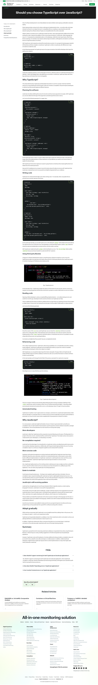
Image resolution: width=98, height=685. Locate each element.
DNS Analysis (29, 650)
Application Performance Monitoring (34, 629)
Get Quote (31, 4)
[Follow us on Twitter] (74, 668)
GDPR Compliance (69, 676)
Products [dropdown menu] (18, 4)
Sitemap (62, 676)
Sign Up (92, 4)
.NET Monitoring (30, 635)
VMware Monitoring (54, 638)
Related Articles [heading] (49, 591)
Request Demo (84, 658)
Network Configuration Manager (56, 661)
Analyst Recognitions (77, 645)
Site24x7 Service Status (78, 663)
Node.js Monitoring (30, 638)
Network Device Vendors (55, 664)
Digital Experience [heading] (7, 626)
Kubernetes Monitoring (54, 636)
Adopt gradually (7, 33)
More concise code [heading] (29, 451)
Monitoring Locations (7, 638)
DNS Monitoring (6, 640)
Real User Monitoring (66, 622)
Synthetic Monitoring (7, 630)
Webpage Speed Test (31, 653)
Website (22, 622)
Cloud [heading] (51, 644)
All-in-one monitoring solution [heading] (49, 617)
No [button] (32, 584)
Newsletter (79, 656)
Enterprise (57, 4)
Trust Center (56, 676)
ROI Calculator (76, 630)
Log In (86, 4)
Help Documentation (77, 640)
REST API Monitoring (7, 642)
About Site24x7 (76, 651)
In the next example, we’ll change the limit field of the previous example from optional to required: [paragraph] (45, 358)
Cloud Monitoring (53, 646)
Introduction (7, 26)
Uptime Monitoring (7, 633)
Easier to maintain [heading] (28, 470)
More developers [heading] (28, 430)
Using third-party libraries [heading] (31, 254)
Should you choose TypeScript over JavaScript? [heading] (49, 12)
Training (79, 642)
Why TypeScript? (8, 28)
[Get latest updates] (81, 668)
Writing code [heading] (27, 173)
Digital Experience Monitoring (9, 632)
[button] (94, 1)
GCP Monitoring (53, 651)
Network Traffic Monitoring (55, 659)
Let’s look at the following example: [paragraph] (30, 306)
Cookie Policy (45, 676)
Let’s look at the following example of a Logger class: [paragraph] (34, 98)
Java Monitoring (30, 633)
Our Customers (76, 653)
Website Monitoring (7, 629)
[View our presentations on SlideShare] (86, 668)
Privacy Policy (31, 676)
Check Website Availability (32, 647)
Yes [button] (26, 584)
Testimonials (82, 653)
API (83, 640)
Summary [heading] (26, 527)
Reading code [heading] (27, 293)
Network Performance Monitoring (57, 658)
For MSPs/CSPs (76, 632)
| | (80, 642)
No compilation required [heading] (31, 440)
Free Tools (51, 4)
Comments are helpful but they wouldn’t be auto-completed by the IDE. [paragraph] (39, 339)
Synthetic (27, 622)
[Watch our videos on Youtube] (83, 668)
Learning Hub (76, 638)
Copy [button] (71, 54)
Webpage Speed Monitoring (9, 635)
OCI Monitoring (53, 653)
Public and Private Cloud (39, 622)
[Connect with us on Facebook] (76, 668)
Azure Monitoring (53, 650)
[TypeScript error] (48, 273)
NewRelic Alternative (31, 658)
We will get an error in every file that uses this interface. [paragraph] (35, 371)
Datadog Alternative (31, 660)
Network (47, 622)
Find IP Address (30, 645)
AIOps (73, 622)
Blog (74, 635)
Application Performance (55, 622)
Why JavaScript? (7, 31)
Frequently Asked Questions (10, 37)
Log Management (30, 630)
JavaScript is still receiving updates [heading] (35, 482)
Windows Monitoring (54, 633)
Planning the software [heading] (30, 90)
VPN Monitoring (53, 662)
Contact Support (76, 658)
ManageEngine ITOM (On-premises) (58, 667)
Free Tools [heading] (29, 643)
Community (75, 637)
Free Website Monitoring (8, 645)
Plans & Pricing (76, 629)
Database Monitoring (54, 640)
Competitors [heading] (30, 656)
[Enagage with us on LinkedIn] (79, 668)
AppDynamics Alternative (32, 661)
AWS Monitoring (53, 648)
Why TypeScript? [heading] (30, 80)
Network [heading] (52, 655)
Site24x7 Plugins (53, 641)
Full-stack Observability (31, 632)
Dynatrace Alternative (31, 665)
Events (74, 656)
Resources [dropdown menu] (37, 4)
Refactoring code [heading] (28, 342)
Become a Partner (77, 660)
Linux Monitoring (53, 635)
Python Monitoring (30, 637)
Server (31, 622)
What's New (75, 661)
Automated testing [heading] (29, 409)
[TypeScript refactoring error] (48, 385)
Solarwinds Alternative (31, 663)
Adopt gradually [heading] (29, 508)
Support (45, 4)
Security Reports (76, 643)
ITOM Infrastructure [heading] (53, 627)
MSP (77, 622)
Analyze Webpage (30, 648)
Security (51, 676)
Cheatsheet (75, 647)
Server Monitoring (53, 630)
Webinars (75, 642)
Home (26, 676)
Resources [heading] (76, 626)
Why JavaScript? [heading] (30, 420)
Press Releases (76, 655)
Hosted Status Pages (7, 643)
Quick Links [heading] (76, 649)
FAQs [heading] (48, 550)
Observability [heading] (30, 626)
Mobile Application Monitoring (33, 640)
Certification (84, 642)
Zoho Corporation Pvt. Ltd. (47, 681)
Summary (6, 35)
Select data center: (52, 679)
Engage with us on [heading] (77, 666)
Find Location (29, 651)
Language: (36, 679)
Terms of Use (38, 676)
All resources (76, 633)
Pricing (25, 4)
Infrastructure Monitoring (55, 632)
